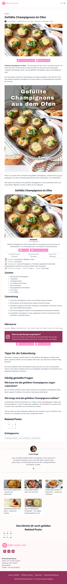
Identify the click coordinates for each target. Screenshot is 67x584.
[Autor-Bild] (6, 21)
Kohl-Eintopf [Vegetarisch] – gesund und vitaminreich (12, 492)
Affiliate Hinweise (27, 575)
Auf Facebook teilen (26, 344)
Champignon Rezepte (11, 438)
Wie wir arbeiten (13, 575)
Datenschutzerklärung (51, 575)
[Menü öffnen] (61, 3)
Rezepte (7, 13)
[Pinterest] (9, 551)
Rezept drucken (44, 60)
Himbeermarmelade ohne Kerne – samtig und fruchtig (12, 511)
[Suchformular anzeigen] (64, 3)
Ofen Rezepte (36, 438)
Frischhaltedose (47, 402)
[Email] (13, 551)
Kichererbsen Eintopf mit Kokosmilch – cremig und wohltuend (53, 492)
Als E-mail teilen (44, 344)
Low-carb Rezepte (24, 438)
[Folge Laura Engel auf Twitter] (33, 468)
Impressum (38, 575)
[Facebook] (4, 551)
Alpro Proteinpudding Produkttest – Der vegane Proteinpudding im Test (33, 511)
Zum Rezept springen (27, 60)
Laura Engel (12, 21)
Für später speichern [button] (40, 250)
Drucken (25, 250)
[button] (30, 239)
